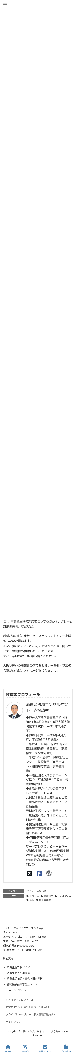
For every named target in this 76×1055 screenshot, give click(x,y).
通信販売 (48, 896)
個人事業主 (45, 900)
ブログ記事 (66, 1051)
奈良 (32, 900)
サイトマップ (13, 1021)
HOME (8, 1051)
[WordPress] (48, 873)
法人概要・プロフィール (20, 999)
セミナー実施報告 (36, 891)
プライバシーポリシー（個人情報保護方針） (31, 1014)
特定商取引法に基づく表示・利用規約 (27, 1007)
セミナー (34, 896)
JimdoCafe (64, 896)
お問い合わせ (45, 1051)
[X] (29, 873)
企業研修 (25, 1051)
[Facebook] (39, 873)
